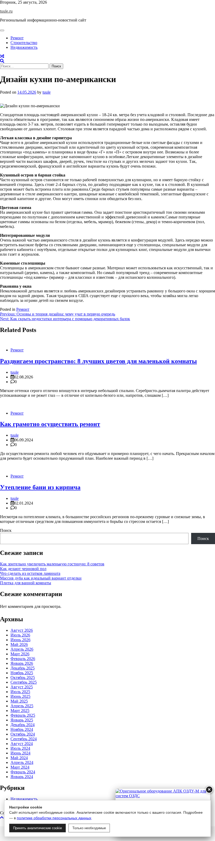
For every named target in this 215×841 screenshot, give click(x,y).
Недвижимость (23, 47)
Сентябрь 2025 (23, 682)
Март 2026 (19, 654)
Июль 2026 (20, 635)
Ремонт (17, 38)
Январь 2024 (21, 776)
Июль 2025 (20, 691)
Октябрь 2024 (22, 734)
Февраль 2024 (22, 772)
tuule (46, 92)
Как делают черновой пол (23, 568)
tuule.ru (6, 11)
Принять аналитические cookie (37, 828)
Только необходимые (89, 828)
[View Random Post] (2, 56)
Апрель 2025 (21, 706)
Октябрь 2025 (22, 677)
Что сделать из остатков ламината (30, 573)
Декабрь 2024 (22, 724)
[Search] (2, 61)
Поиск (6, 530)
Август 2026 (21, 630)
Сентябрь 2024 (23, 739)
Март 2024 (19, 767)
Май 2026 (19, 644)
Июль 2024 (20, 748)
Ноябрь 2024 (21, 729)
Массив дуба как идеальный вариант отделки (41, 578)
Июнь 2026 (20, 640)
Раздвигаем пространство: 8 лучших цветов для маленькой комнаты (98, 361)
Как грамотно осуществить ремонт (50, 424)
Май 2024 (19, 758)
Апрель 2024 (21, 762)
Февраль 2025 (22, 715)
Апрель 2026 (21, 649)
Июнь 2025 (20, 696)
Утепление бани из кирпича (40, 487)
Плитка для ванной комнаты (25, 583)
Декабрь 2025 (22, 668)
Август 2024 (21, 743)
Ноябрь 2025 (21, 673)
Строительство (23, 42)
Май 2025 (19, 701)
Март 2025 (19, 710)
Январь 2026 (21, 663)
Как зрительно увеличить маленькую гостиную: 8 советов (52, 564)
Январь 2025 (21, 720)
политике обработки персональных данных (54, 818)
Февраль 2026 (22, 658)
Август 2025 (21, 687)
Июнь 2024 (20, 753)
